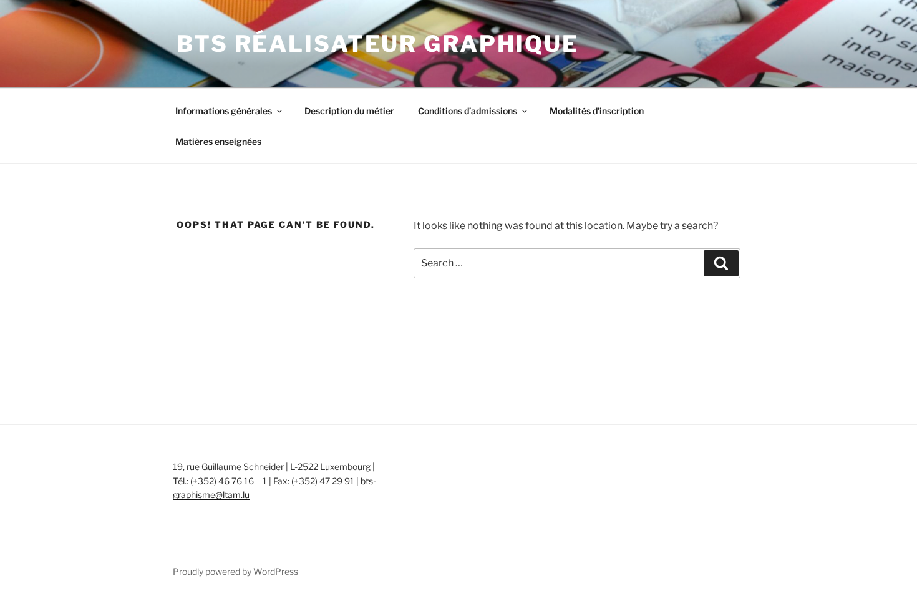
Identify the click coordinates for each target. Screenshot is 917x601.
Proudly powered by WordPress (235, 571)
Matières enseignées (218, 141)
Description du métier (349, 110)
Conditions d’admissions (467, 110)
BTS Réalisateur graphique (378, 43)
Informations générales (223, 110)
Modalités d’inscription (597, 110)
